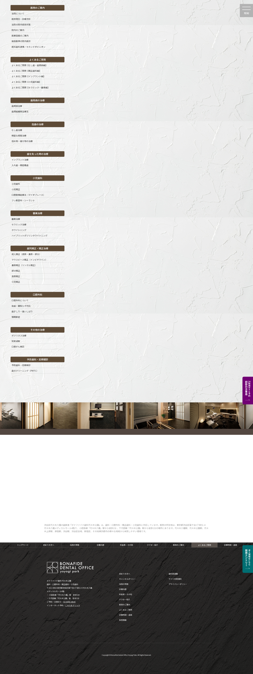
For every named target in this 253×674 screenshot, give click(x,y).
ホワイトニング (19, 230)
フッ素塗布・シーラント (23, 200)
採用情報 (122, 620)
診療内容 (100, 545)
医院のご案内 (178, 545)
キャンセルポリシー (127, 579)
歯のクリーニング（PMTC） (25, 370)
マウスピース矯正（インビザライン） (29, 259)
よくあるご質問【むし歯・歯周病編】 (29, 65)
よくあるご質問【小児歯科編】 (26, 81)
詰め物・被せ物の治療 (22, 141)
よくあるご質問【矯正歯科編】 (26, 70)
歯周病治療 (17, 105)
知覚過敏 (16, 341)
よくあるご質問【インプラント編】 (28, 76)
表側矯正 (16, 276)
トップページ (22, 545)
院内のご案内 (18, 30)
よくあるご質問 (204, 545)
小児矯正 (16, 189)
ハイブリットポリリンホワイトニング (29, 235)
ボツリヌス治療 (19, 335)
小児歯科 (16, 183)
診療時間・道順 (230, 545)
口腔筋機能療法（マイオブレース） (28, 194)
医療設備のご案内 (20, 35)
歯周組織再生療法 (20, 111)
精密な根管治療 (19, 135)
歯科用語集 (173, 573)
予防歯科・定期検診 (21, 365)
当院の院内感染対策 (21, 24)
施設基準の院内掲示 (21, 41)
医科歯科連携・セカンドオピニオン (28, 46)
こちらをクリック (72, 605)
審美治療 (16, 218)
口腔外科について (20, 300)
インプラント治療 (20, 159)
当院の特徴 (74, 545)
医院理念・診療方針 (21, 19)
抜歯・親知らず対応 (21, 305)
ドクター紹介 (152, 545)
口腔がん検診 (18, 346)
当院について (18, 13)
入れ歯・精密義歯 (20, 165)
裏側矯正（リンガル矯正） (24, 265)
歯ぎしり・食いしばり (22, 311)
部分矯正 (16, 270)
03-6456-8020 (69, 602)
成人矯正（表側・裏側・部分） (26, 254)
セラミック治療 (19, 224)
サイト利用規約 (175, 579)
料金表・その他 (126, 545)
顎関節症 (16, 316)
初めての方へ (48, 545)
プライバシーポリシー (178, 584)
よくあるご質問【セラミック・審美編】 (31, 87)
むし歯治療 (17, 130)
